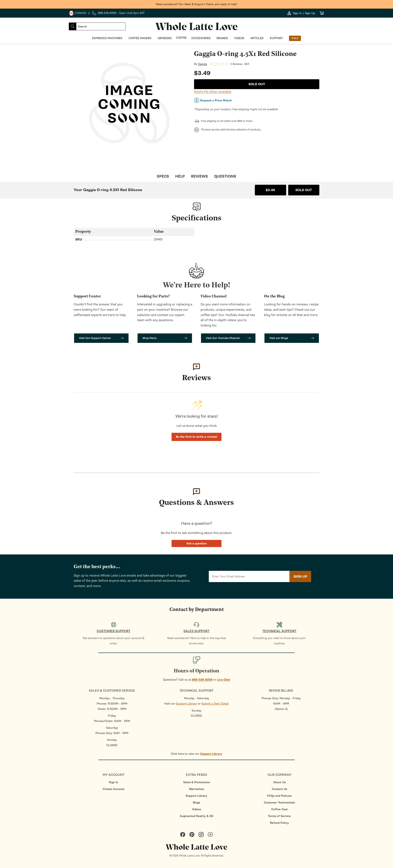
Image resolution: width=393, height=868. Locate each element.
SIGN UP (300, 577)
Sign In (113, 782)
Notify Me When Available (212, 92)
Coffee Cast (279, 809)
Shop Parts (149, 338)
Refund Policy (279, 823)
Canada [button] (78, 13)
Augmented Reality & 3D (196, 816)
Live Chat (223, 679)
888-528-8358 (202, 679)
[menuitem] (113, 782)
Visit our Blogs (278, 338)
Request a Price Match (216, 100)
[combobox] (100, 26)
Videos (196, 809)
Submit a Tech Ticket (215, 703)
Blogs (196, 802)
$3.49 (270, 190)
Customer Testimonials (279, 802)
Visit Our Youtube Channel (223, 338)
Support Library (186, 703)
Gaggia (202, 64)
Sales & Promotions (196, 782)
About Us (279, 782)
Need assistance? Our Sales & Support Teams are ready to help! (196, 4)
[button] (196, 543)
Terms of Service (279, 816)
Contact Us (279, 789)
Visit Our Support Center (95, 338)
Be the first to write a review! (196, 437)
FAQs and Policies (279, 796)
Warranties (196, 789)
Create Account (113, 789)
